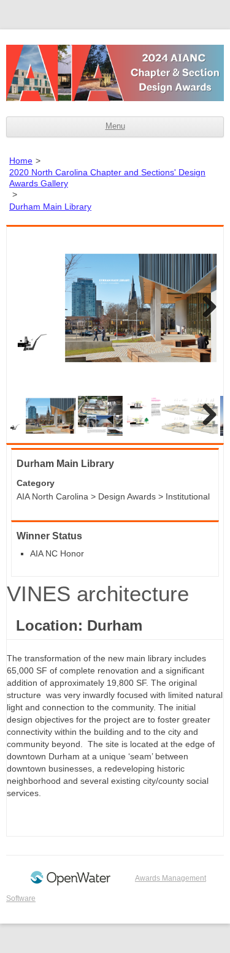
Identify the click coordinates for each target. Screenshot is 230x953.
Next (205, 307)
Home (21, 160)
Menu (115, 126)
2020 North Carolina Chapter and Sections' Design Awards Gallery (107, 177)
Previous (25, 307)
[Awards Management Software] (70, 883)
